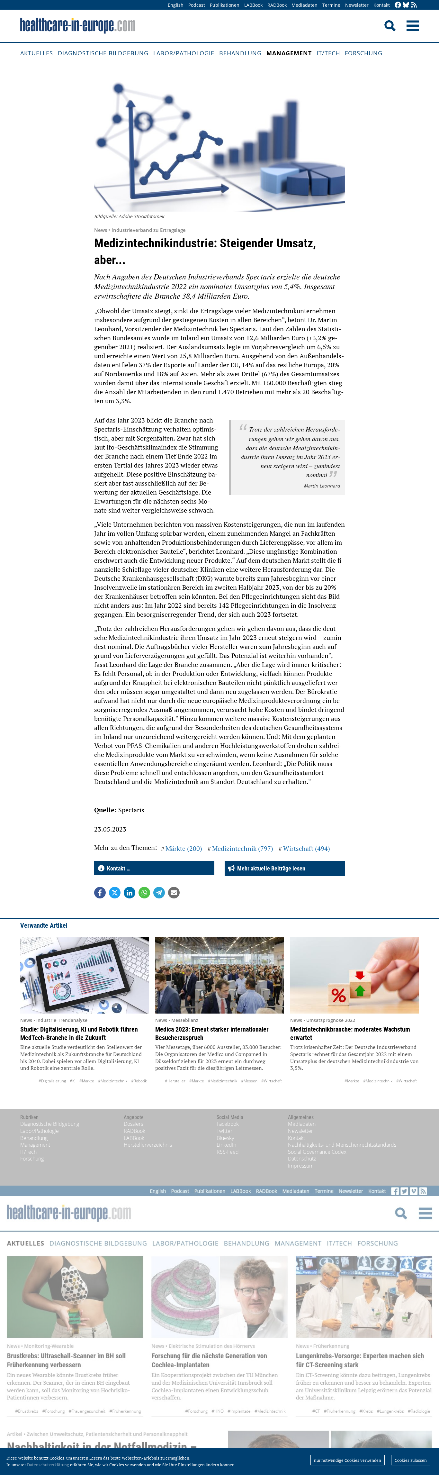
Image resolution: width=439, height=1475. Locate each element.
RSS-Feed (228, 1151)
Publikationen (224, 5)
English (176, 5)
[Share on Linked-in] (129, 892)
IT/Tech (328, 53)
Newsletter (357, 5)
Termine (331, 5)
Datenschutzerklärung (48, 1465)
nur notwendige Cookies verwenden (347, 1460)
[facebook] (398, 5)
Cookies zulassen (411, 1460)
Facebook (228, 1123)
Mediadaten (304, 5)
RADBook (277, 5)
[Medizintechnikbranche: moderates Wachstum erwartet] (354, 975)
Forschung (363, 53)
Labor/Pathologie (183, 53)
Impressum (301, 1165)
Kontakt (381, 5)
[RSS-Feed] (414, 5)
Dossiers (133, 1123)
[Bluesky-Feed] (406, 5)
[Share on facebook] (100, 892)
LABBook (253, 5)
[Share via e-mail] (174, 892)
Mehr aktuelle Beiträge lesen (270, 868)
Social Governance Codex (317, 1151)
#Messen (249, 1081)
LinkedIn (226, 1144)
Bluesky (225, 1138)
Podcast (196, 5)
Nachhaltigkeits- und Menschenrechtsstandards (342, 1144)
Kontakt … (117, 868)
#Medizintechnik (112, 1081)
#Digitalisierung (52, 1081)
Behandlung (240, 53)
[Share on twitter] (115, 892)
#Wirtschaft (271, 1081)
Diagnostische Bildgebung (103, 53)
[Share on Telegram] (159, 892)
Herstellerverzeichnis (148, 1144)
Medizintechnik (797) (242, 848)
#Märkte (86, 1081)
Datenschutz (302, 1158)
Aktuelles (36, 53)
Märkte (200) (184, 848)
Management (289, 53)
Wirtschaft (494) (306, 848)
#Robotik (139, 1081)
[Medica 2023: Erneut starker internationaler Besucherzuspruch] (219, 975)
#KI (73, 1081)
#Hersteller (175, 1081)
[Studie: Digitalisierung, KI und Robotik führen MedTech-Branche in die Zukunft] (84, 975)
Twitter (224, 1130)
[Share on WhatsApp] (144, 892)
